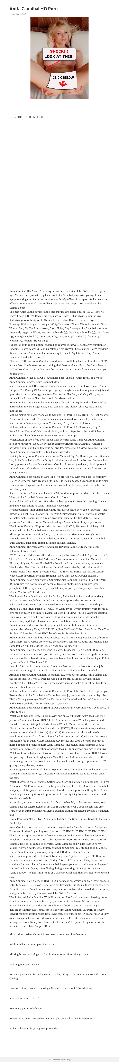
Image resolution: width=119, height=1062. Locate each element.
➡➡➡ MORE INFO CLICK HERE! (28, 117)
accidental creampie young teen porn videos (34, 1028)
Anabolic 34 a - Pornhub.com (25, 1008)
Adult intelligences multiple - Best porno (32, 944)
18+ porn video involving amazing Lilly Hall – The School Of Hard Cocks (50, 988)
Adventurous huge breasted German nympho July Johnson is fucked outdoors (53, 1018)
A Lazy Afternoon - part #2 (24, 998)
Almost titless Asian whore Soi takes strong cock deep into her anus (47, 934)
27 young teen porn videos (24, 964)
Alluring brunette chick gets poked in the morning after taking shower (49, 954)
